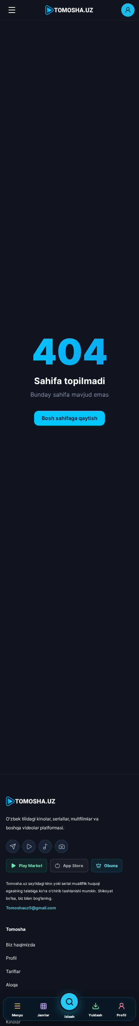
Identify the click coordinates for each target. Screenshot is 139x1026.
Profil (11, 958)
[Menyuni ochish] (11, 10)
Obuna (111, 865)
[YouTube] (29, 846)
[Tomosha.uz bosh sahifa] (69, 10)
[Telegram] (12, 846)
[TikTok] (45, 846)
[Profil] (128, 10)
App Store (73, 865)
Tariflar (13, 971)
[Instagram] (61, 846)
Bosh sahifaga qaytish (69, 418)
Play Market (30, 865)
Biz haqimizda (20, 944)
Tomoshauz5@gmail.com (31, 907)
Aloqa (12, 984)
